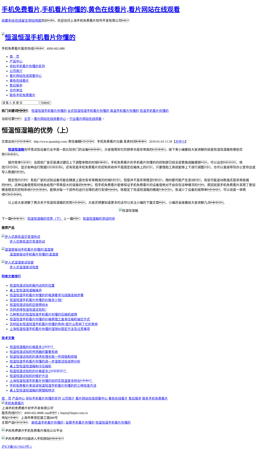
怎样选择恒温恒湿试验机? (28, 309)
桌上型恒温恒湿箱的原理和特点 (32, 390)
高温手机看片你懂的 (124, 110)
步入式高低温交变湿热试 (27, 241)
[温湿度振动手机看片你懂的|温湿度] (28, 249)
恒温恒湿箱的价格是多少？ (32, 347)
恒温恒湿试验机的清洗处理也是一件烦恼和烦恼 (43, 356)
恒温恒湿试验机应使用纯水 (29, 305)
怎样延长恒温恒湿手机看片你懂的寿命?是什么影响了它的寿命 (54, 324)
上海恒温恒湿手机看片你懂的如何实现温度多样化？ (51, 380)
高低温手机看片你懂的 (47, 422)
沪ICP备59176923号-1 (17, 446)
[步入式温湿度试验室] (18, 262)
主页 (27, 119)
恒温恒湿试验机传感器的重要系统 (34, 352)
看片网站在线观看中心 (50, 119)
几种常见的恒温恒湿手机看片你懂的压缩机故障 (43, 314)
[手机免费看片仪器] (13, 403)
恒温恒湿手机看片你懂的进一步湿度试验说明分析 (45, 361)
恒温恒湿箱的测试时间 (99, 218)
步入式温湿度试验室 (24, 267)
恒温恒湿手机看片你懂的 (49, 110)
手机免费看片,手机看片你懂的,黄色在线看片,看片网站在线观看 (91, 9)
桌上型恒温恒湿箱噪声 (26, 290)
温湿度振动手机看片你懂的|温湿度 (34, 254)
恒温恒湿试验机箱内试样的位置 (32, 285)
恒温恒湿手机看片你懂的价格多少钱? (36, 300)
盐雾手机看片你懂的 (80, 422)
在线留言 (21, 20)
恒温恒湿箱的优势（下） (45, 218)
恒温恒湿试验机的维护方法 (29, 376)
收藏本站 (8, 20)
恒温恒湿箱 (16, 149)
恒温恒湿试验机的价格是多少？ (38, 371)
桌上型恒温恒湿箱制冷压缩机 (30, 366)
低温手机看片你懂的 (154, 110)
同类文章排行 (11, 276)
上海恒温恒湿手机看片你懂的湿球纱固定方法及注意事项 (50, 329)
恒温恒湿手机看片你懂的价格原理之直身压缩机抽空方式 (50, 319)
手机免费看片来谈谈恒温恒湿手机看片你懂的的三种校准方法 (53, 385)
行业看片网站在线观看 (85, 119)
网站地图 (35, 20)
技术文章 (8, 338)
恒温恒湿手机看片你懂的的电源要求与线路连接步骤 (47, 295)
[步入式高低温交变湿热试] (21, 236)
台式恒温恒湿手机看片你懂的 (88, 110)
